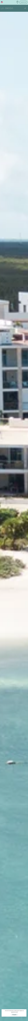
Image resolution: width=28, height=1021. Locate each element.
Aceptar (14, 1014)
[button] (25, 8)
